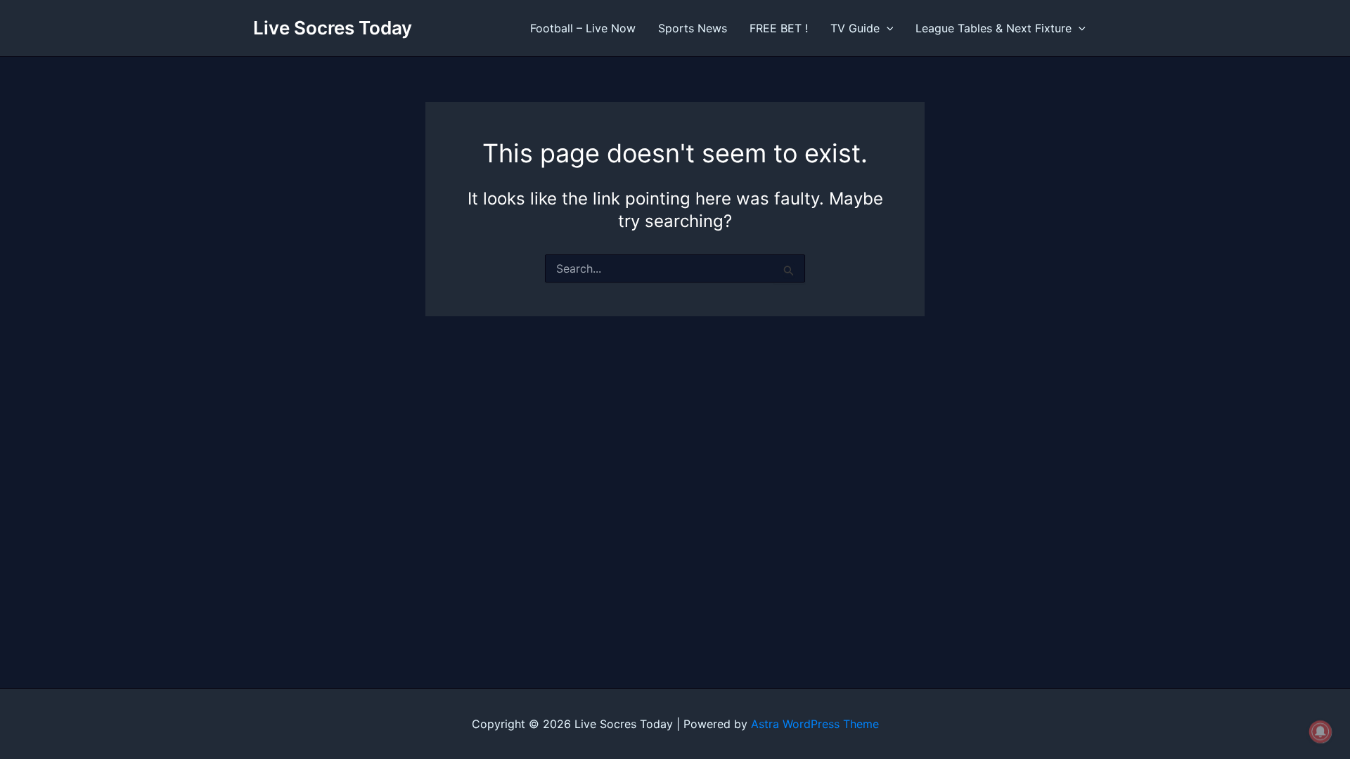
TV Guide (855, 28)
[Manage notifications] (1320, 731)
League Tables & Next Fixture (993, 28)
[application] (887, 28)
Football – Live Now (583, 28)
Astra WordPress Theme (815, 724)
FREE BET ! (779, 28)
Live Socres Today (332, 28)
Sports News (692, 28)
